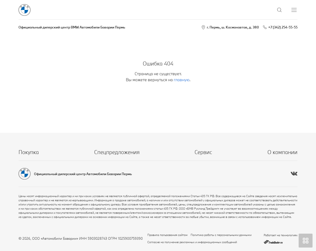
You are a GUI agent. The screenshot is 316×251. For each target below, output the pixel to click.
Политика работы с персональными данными (221, 235)
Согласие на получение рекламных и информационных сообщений (192, 242)
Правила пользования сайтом (167, 235)
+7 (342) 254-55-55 (282, 27)
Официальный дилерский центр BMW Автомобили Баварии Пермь (72, 27)
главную (181, 79)
